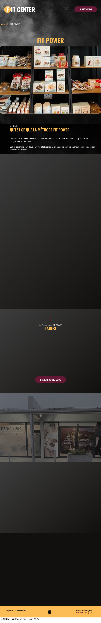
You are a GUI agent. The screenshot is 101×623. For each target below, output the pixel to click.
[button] (66, 9)
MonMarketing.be (84, 612)
